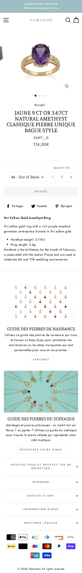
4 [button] (47, 96)
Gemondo (41, 482)
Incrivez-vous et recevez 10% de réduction (41, 466)
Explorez (41, 359)
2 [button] (40, 96)
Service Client (41, 495)
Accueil (39, 105)
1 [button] (36, 96)
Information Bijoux (41, 509)
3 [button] (43, 96)
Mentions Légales (41, 523)
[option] (41, 6)
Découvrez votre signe (41, 449)
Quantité (62, 168)
